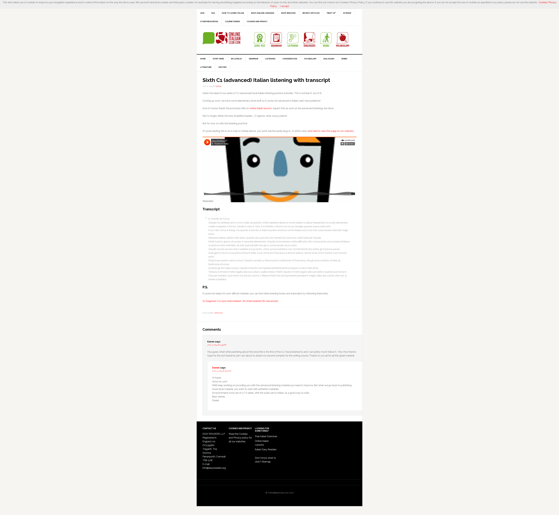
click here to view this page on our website (330, 131)
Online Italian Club (221, 38)
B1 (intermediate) (252, 301)
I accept (284, 6)
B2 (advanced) (270, 301)
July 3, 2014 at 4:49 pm (216, 345)
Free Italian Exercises (266, 436)
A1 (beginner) (209, 301)
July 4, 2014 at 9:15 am (221, 371)
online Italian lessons (261, 108)
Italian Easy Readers (266, 449)
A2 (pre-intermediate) (229, 301)
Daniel (216, 367)
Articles (218, 313)
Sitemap (266, 461)
